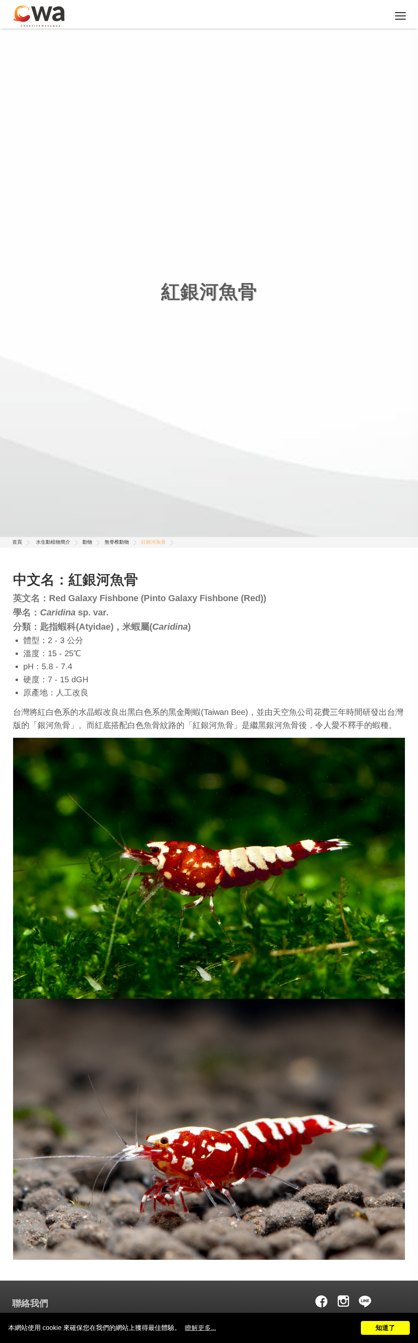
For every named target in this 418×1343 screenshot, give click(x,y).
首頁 (17, 542)
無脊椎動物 (116, 542)
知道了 (385, 1327)
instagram (343, 1301)
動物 (87, 542)
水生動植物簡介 (53, 542)
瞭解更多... (200, 1327)
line (365, 1301)
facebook (321, 1301)
